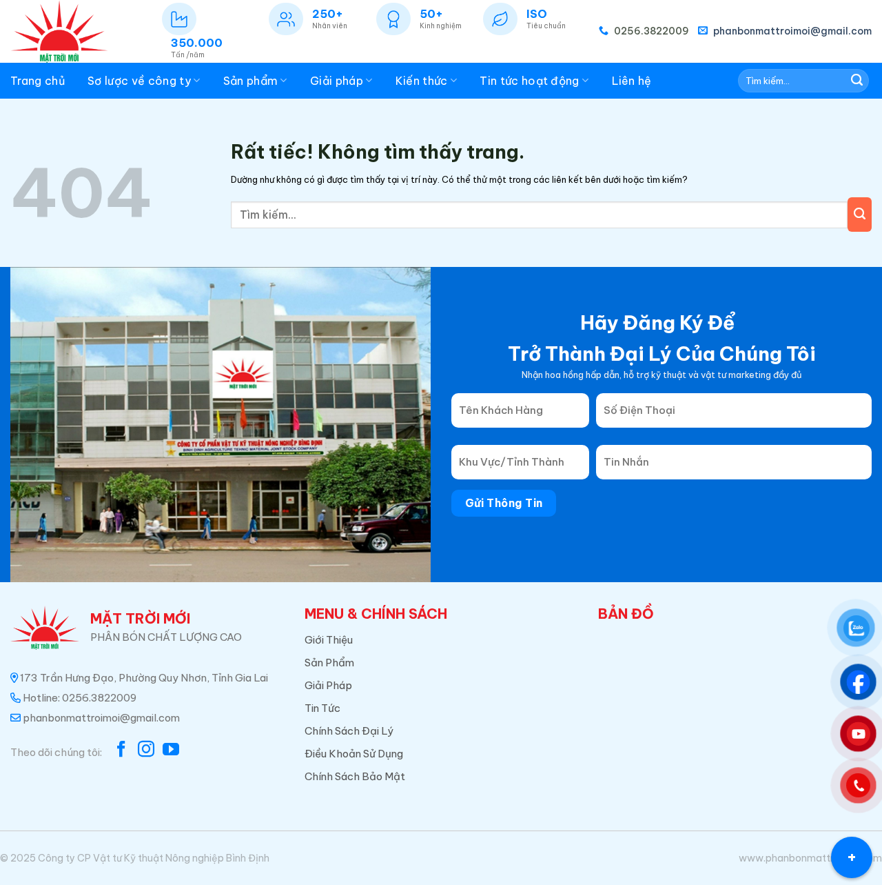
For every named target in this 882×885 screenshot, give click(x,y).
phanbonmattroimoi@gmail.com (791, 31)
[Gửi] (857, 80)
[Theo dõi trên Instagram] (146, 750)
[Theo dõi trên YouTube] (171, 750)
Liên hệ (632, 81)
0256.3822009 (650, 31)
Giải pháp (336, 81)
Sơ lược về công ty (139, 81)
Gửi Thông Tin (504, 503)
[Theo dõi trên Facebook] (121, 750)
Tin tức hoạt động (529, 81)
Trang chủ (37, 81)
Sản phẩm (250, 81)
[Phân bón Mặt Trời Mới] (64, 31)
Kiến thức (422, 81)
